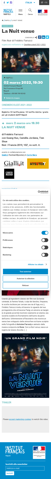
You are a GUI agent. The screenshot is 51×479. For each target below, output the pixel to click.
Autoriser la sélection (25, 278)
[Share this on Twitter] (47, 37)
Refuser (25, 285)
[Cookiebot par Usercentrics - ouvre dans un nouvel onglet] (38, 192)
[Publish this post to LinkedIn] (43, 37)
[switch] (45, 240)
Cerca (30, 14)
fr (46, 2)
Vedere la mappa (13, 98)
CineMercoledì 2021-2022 (35, 45)
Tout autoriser (25, 272)
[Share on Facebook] (39, 37)
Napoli (7, 20)
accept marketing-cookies (20, 419)
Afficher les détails (36, 264)
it (42, 2)
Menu (20, 14)
